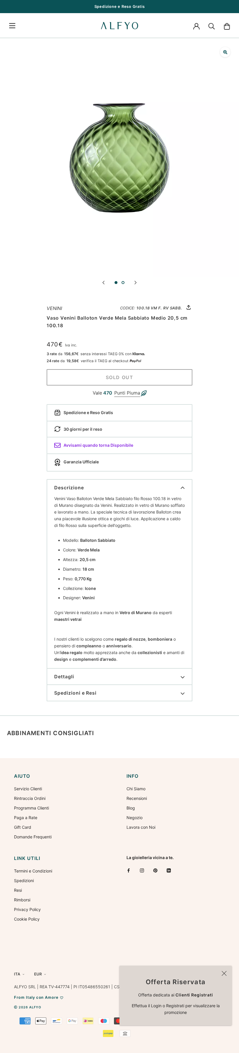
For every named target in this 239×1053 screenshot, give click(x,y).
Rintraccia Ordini (29, 798)
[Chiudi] (224, 973)
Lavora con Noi (140, 827)
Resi (18, 890)
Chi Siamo (135, 788)
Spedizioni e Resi (75, 693)
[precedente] (103, 282)
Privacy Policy (27, 909)
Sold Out (119, 377)
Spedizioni (24, 880)
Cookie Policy (27, 919)
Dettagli (64, 676)
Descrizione (69, 487)
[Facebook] (128, 870)
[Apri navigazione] (12, 25)
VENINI (54, 308)
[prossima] (135, 282)
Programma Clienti (31, 807)
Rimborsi (22, 899)
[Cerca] (211, 25)
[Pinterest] (155, 870)
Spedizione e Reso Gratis (119, 6)
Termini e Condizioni (33, 870)
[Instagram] (142, 870)
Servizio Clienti (28, 788)
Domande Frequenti (33, 836)
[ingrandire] (225, 52)
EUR (38, 974)
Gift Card (22, 827)
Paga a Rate (25, 817)
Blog (130, 807)
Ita (17, 974)
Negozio (134, 817)
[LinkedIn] (169, 870)
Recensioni (136, 798)
